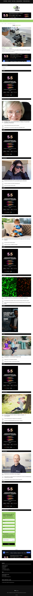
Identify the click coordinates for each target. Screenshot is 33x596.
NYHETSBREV (5, 1)
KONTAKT (9, 1)
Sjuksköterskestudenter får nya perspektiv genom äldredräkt (15, 180)
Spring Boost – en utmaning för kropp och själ (12, 356)
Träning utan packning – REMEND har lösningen (10, 244)
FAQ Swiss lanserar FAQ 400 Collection (9, 242)
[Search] (30, 21)
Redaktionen (7, 48)
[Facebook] (14, 2)
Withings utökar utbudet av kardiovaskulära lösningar (11, 361)
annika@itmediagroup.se (7, 576)
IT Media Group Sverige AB (23, 592)
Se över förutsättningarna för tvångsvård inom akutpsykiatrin (13, 418)
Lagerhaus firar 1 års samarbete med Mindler (10, 359)
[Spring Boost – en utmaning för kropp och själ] (16, 346)
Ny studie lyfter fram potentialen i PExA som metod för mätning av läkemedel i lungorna (16, 300)
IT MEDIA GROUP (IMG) (26, 1)
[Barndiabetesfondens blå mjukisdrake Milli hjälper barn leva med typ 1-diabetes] (16, 228)
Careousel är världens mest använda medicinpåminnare (12, 183)
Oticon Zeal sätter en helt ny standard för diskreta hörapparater (13, 479)
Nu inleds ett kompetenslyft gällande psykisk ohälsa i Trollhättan (13, 420)
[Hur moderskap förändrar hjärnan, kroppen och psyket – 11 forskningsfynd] (16, 404)
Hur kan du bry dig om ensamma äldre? (9, 185)
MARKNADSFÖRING (19, 1)
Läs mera (3, 52)
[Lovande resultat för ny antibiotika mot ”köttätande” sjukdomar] (16, 287)
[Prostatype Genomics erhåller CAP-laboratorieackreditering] (16, 37)
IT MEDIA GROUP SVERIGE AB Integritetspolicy (8, 582)
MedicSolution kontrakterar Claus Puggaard (12, 473)
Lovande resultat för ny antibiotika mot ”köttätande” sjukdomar (16, 297)
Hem (2, 23)
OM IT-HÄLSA (14, 1)
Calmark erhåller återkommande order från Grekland (11, 125)
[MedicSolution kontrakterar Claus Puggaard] (16, 463)
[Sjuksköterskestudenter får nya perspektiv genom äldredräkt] (16, 170)
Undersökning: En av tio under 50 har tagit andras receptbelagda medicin (14, 127)
